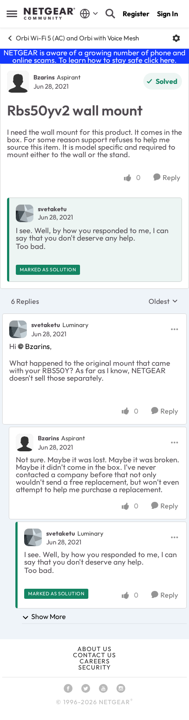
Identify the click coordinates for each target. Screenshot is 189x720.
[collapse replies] (94, 317)
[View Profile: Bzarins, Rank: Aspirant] (18, 82)
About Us (94, 649)
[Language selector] (89, 13)
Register (136, 13)
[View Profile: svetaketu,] (24, 213)
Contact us (94, 655)
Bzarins (44, 77)
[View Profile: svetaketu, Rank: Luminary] (18, 329)
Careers (95, 661)
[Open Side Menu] (12, 13)
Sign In (167, 13)
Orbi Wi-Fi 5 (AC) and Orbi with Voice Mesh (77, 38)
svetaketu (52, 209)
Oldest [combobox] (163, 301)
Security (94, 667)
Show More (48, 616)
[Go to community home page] (49, 13)
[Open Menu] (176, 38)
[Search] (110, 13)
